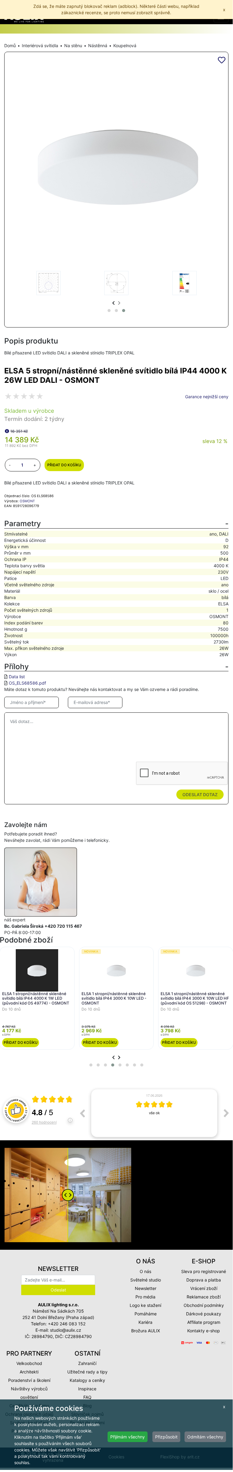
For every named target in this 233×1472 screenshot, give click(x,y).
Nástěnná (97, 45)
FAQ (87, 1397)
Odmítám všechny (205, 1436)
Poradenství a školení (29, 1380)
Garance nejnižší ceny (206, 396)
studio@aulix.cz (65, 1330)
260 (44, 1122)
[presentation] (113, 303)
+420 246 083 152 (66, 1323)
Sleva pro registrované (203, 1271)
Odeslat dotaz (200, 794)
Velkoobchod (29, 1363)
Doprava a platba (203, 1279)
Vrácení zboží (203, 1288)
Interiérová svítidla (40, 45)
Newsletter (145, 1288)
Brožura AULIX (145, 1330)
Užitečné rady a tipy (87, 1371)
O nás (145, 1271)
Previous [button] (82, 1113)
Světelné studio (145, 1279)
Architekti (29, 1371)
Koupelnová (124, 45)
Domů (10, 45)
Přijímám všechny (127, 1436)
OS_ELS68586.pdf (27, 683)
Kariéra (145, 1322)
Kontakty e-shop (203, 1330)
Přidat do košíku (64, 465)
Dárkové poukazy (203, 1313)
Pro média (145, 1296)
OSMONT (27, 501)
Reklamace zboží (204, 1296)
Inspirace (87, 1388)
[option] (154, 1113)
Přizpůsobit (166, 1436)
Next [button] (226, 1113)
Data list (17, 676)
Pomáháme (146, 1313)
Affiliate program (203, 1322)
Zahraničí (87, 1363)
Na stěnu (73, 45)
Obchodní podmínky (204, 1305)
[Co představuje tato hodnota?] (7, 431)
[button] (109, 311)
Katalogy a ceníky (87, 1380)
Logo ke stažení (145, 1305)
